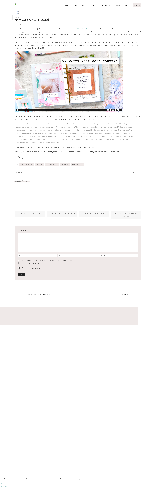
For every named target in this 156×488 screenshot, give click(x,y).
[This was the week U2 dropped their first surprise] (78, 390)
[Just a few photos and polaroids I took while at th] (15, 324)
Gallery (117, 5)
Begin (74, 5)
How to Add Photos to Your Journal (94, 213)
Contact (48, 474)
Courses (94, 5)
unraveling (65, 164)
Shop (127, 5)
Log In (137, 5)
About (26, 474)
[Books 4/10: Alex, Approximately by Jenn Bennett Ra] (46, 333)
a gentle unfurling (26, 164)
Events (84, 5)
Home (66, 5)
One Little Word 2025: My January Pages (30, 213)
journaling (39, 164)
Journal (106, 5)
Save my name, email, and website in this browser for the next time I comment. (46, 260)
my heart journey (52, 164)
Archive (56, 474)
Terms (41, 474)
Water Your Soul (83, 29)
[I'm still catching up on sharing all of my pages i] (140, 337)
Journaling (18, 17)
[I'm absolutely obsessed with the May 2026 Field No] (109, 327)
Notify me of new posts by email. (31, 268)
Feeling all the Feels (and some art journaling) (62, 213)
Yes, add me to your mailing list (30, 263)
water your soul (77, 164)
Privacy (33, 474)
